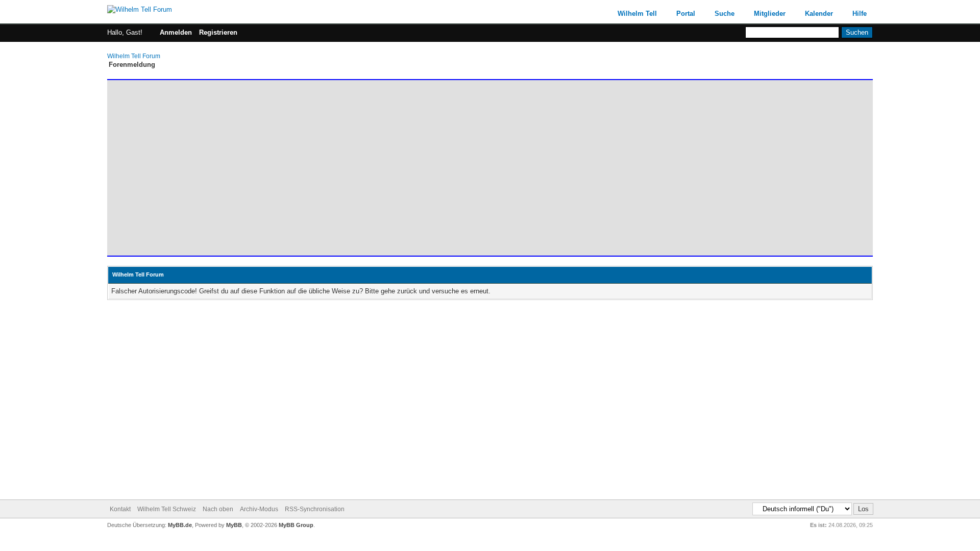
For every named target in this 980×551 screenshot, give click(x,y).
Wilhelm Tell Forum (133, 56)
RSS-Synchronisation (315, 509)
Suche (724, 13)
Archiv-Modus (259, 509)
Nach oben (218, 509)
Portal (685, 13)
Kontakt (120, 509)
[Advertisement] (416, 163)
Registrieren (218, 32)
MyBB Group (296, 525)
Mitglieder (770, 13)
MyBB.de (180, 525)
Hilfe (859, 13)
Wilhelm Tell (637, 13)
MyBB (234, 525)
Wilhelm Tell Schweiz (166, 509)
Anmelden (176, 32)
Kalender (819, 13)
